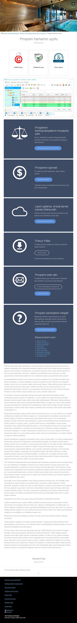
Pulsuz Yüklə (41, 252)
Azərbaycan (9, 610)
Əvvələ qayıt (8, 606)
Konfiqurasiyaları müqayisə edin (48, 148)
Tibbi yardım (40, 346)
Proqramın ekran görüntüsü (13, 580)
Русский (8, 612)
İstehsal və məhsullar (43, 342)
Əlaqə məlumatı (42, 293)
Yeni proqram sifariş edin (45, 329)
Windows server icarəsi (45, 221)
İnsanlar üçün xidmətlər (43, 354)
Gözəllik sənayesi (41, 348)
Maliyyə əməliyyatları (43, 344)
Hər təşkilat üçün (42, 356)
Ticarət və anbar (41, 341)
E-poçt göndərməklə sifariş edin (48, 286)
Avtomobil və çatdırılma (43, 352)
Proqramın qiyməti (43, 179)
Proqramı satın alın (10, 599)
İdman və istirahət (42, 350)
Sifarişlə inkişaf (9, 602)
